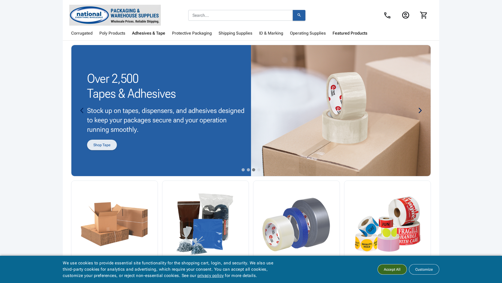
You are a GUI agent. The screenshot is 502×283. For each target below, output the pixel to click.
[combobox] (241, 15)
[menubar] (251, 33)
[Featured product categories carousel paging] (243, 169)
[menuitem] (82, 33)
